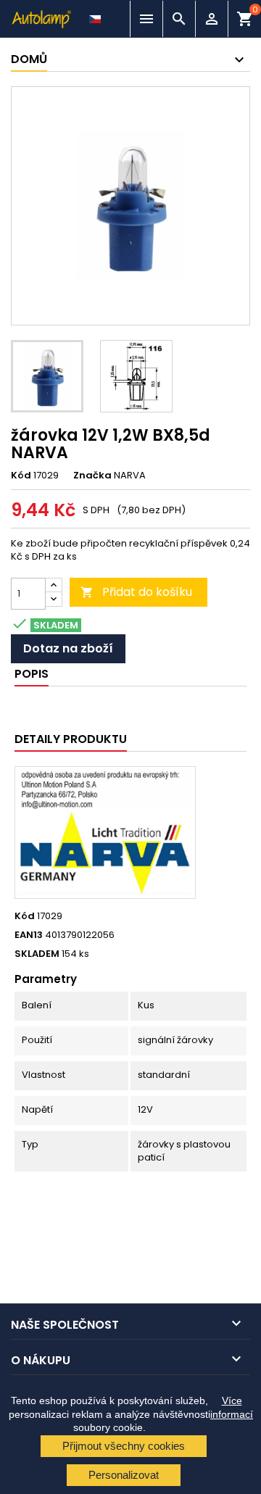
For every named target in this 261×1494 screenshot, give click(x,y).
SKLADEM (36, 953)
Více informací (231, 1407)
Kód (21, 475)
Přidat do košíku (136, 592)
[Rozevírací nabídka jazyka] (96, 15)
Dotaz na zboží (68, 648)
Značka (92, 475)
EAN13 (28, 935)
